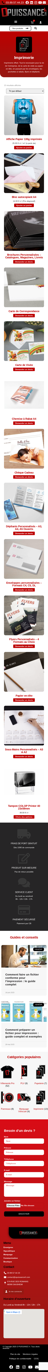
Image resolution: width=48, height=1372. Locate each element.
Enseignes (8, 1247)
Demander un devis (24, 262)
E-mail (7, 1170)
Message (8, 1181)
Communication (10, 1258)
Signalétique (9, 1251)
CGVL (36, 1359)
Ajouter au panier (24, 148)
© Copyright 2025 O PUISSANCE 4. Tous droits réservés (21, 1347)
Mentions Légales (30, 1354)
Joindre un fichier (12, 1201)
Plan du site (15, 1354)
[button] (15, 21)
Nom (6, 1137)
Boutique (7, 1262)
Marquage (8, 1254)
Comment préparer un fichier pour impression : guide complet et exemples (23, 1033)
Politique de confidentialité (20, 1359)
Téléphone (9, 1159)
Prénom (7, 1148)
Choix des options (24, 817)
